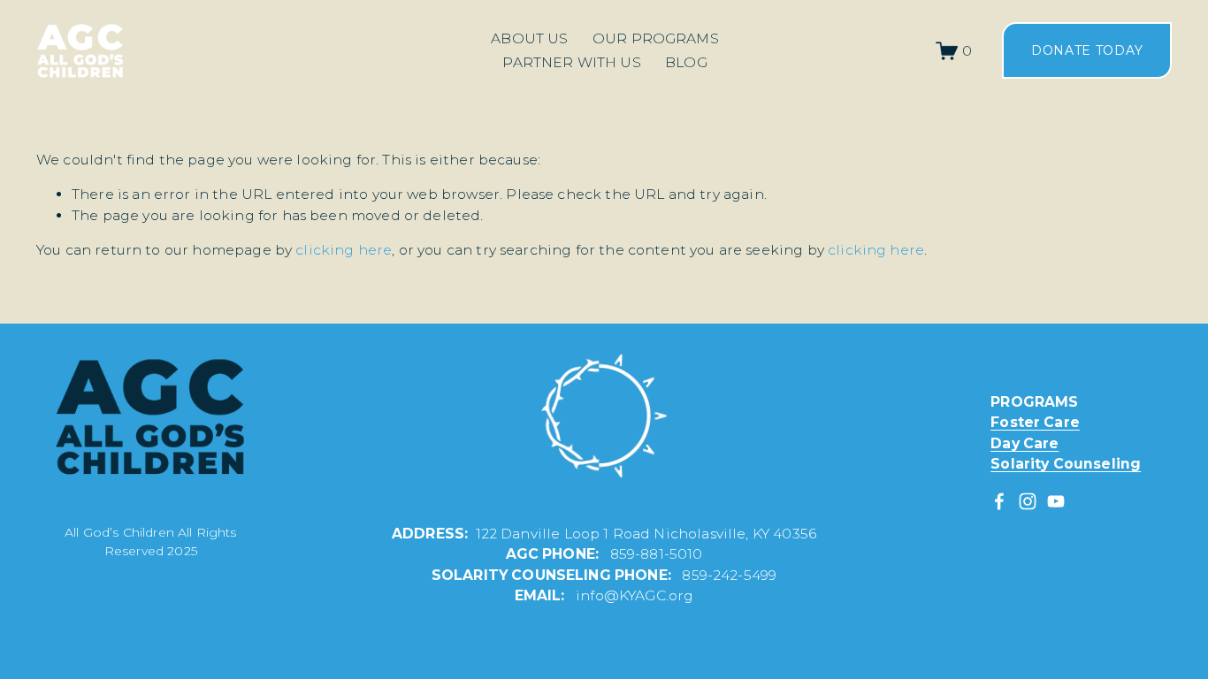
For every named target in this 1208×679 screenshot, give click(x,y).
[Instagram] (1027, 501)
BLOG (686, 62)
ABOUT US (529, 38)
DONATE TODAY (1087, 50)
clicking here (343, 249)
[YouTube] (1056, 501)
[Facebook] (999, 501)
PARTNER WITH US (571, 62)
